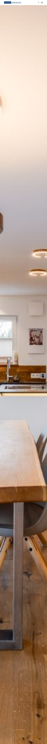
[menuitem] (39, 2)
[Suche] (39, 2)
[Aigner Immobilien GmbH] (12, 2)
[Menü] (41, 2)
